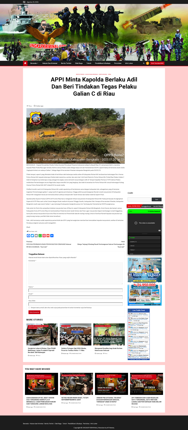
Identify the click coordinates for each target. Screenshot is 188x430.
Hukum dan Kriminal (49, 63)
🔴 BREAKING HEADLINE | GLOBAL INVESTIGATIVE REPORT (106, 376)
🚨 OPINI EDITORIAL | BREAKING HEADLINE (73, 375)
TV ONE (132, 237)
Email (30, 294)
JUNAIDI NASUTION (76, 353)
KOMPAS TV (133, 242)
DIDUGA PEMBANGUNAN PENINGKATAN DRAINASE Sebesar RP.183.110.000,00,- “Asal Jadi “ (48, 244)
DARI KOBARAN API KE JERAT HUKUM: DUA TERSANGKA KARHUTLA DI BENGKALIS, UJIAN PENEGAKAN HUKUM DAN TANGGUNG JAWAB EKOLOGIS (41, 401)
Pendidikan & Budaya (102, 63)
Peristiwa (117, 63)
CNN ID (132, 246)
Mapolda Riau (103, 74)
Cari (130, 193)
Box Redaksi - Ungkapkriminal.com (137, 348)
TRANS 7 (132, 250)
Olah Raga (79, 63)
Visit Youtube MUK (157, 63)
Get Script (132, 359)
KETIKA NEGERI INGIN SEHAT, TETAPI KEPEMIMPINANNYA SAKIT (74, 399)
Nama (31, 287)
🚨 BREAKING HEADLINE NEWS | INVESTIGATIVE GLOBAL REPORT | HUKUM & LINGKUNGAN (39, 377)
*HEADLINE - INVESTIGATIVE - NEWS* (38, 326)
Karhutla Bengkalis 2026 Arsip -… (137, 342)
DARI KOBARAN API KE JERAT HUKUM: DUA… (137, 357)
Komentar (32, 261)
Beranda (33, 63)
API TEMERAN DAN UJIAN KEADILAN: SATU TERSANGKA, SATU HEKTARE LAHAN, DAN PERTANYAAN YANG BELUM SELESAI (146, 401)
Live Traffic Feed (139, 310)
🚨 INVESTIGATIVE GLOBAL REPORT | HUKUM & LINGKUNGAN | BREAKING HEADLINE (142, 377)
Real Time (138, 359)
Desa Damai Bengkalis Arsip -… (136, 338)
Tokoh (88, 63)
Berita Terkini (66, 63)
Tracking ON (144, 359)
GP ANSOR (107, 326)
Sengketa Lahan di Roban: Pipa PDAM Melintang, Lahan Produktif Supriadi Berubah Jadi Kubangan (42, 350)
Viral (109, 74)
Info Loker (129, 63)
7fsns (30, 106)
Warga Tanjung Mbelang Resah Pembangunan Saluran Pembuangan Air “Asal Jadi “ (101, 244)
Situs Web (31, 301)
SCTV (131, 254)
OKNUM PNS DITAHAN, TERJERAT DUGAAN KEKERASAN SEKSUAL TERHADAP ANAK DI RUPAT (108, 400)
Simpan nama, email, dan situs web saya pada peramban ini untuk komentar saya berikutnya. (61, 307)
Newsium (101, 428)
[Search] (144, 63)
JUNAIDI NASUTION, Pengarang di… (138, 333)
